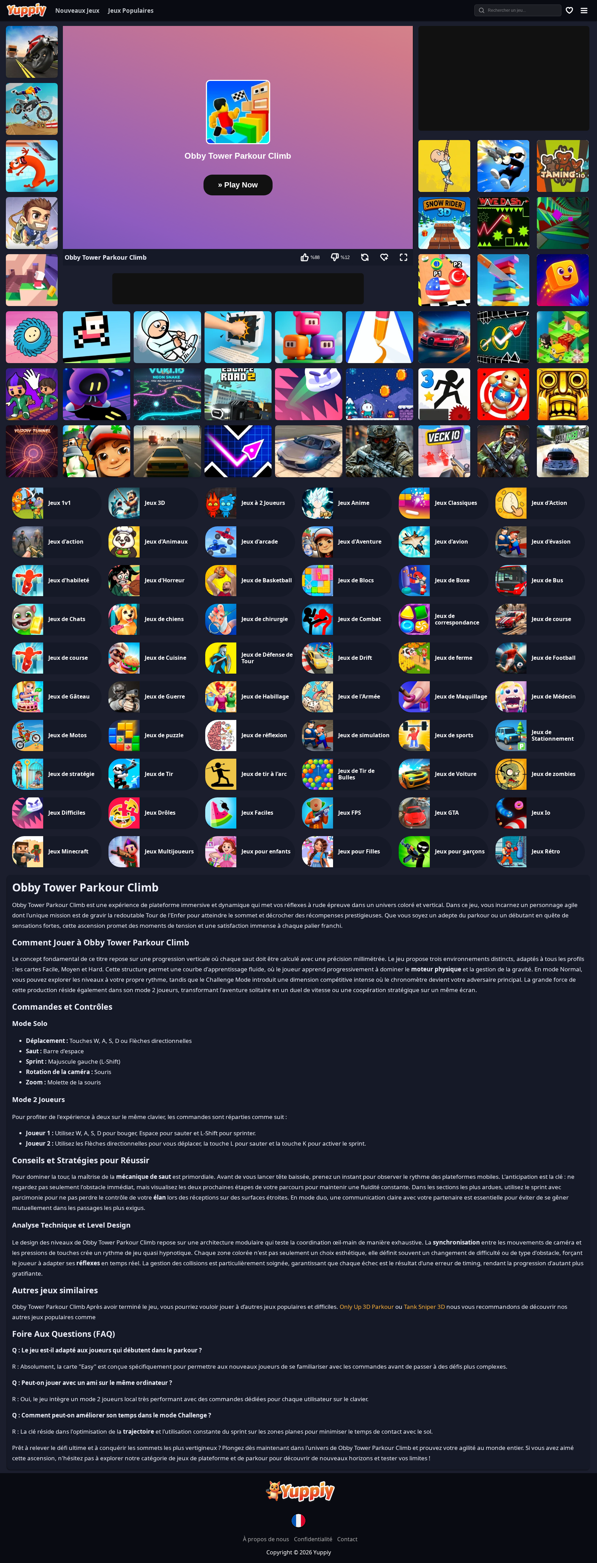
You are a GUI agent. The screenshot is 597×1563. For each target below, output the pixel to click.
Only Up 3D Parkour (367, 1307)
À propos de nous (267, 1539)
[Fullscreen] (403, 257)
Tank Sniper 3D (424, 1307)
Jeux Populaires (130, 11)
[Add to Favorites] (384, 257)
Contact (347, 1539)
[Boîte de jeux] (569, 10)
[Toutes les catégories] (583, 10)
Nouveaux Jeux (77, 11)
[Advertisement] (238, 288)
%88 (315, 257)
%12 (345, 257)
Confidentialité (314, 1539)
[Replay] (365, 257)
